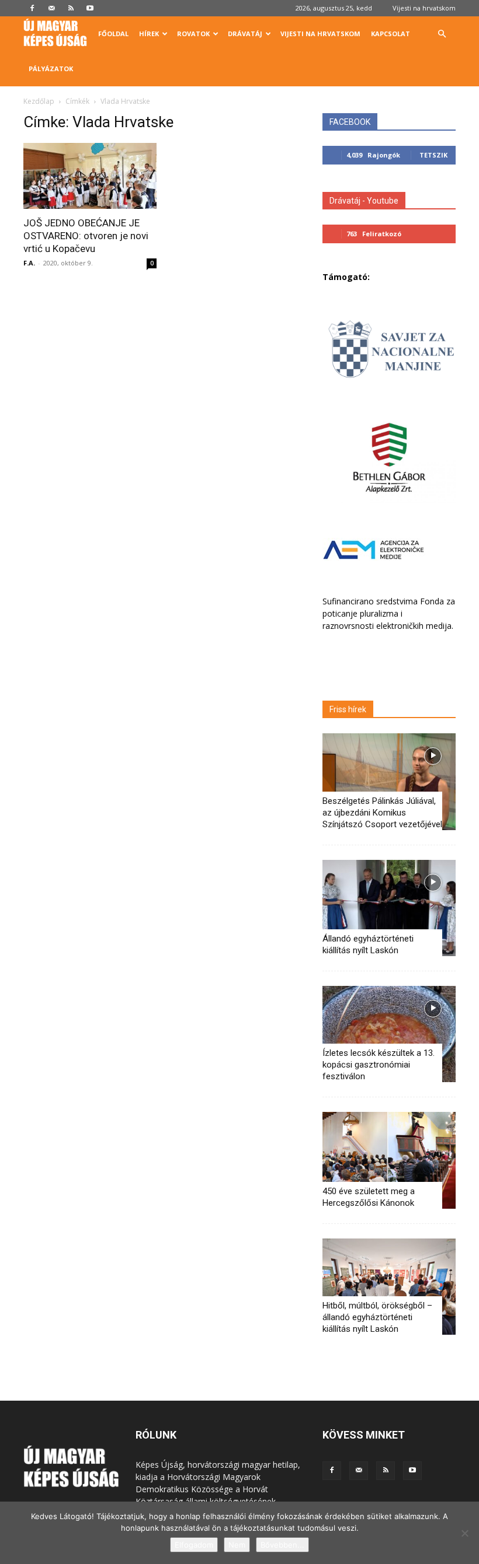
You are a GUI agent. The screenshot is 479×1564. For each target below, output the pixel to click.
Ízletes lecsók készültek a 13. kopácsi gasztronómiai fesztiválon (378, 1065)
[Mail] (51, 8)
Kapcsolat (390, 33)
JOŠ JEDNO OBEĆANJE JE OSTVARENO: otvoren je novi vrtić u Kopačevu (85, 235)
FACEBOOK (349, 122)
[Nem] (464, 1533)
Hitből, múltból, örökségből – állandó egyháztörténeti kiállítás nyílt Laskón (377, 1317)
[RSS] (70, 8)
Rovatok (193, 33)
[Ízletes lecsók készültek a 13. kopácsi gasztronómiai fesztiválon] (389, 1034)
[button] (442, 34)
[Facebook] (32, 8)
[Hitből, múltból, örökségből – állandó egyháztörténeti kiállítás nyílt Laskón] (389, 1286)
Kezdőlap (38, 101)
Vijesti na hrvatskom (424, 8)
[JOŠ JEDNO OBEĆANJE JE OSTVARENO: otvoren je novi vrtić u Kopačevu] (90, 176)
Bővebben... (282, 1544)
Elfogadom (194, 1544)
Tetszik (433, 155)
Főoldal (113, 33)
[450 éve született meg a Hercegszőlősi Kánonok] (389, 1160)
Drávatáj (245, 33)
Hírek (149, 33)
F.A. (29, 262)
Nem (236, 1544)
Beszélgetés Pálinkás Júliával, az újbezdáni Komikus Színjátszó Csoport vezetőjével (382, 813)
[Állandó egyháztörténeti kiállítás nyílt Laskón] (389, 908)
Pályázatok (51, 68)
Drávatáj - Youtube (363, 200)
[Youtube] (90, 8)
